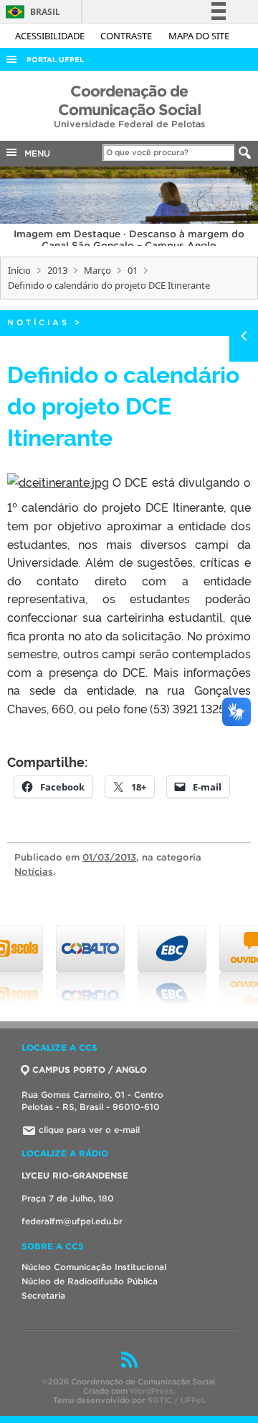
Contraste (127, 35)
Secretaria (43, 1295)
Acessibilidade (51, 35)
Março (97, 270)
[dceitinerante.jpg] (58, 482)
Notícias (38, 322)
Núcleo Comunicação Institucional (94, 1266)
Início (19, 270)
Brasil (30, 12)
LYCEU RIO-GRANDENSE (75, 1175)
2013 (57, 270)
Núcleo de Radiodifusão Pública (90, 1281)
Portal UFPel (55, 60)
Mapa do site (198, 35)
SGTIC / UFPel (176, 1400)
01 (133, 270)
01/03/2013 (109, 857)
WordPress (151, 1391)
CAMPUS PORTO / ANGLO (89, 1069)
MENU (34, 153)
